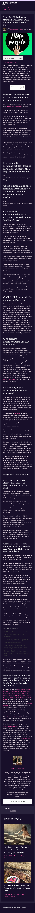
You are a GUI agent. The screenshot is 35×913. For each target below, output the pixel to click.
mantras (17, 413)
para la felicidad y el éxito (10, 726)
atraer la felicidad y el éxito (14, 106)
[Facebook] (11, 801)
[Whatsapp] (14, 801)
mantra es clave (25, 738)
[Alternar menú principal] (6, 9)
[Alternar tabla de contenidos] (21, 87)
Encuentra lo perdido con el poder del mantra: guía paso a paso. (16, 641)
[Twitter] (21, 801)
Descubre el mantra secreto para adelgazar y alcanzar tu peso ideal (15, 646)
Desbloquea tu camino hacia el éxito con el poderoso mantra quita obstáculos (16, 634)
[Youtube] (24, 801)
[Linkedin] (19, 801)
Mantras (16, 856)
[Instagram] (16, 801)
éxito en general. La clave (13, 716)
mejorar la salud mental (10, 379)
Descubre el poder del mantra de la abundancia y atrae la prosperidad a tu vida (17, 653)
